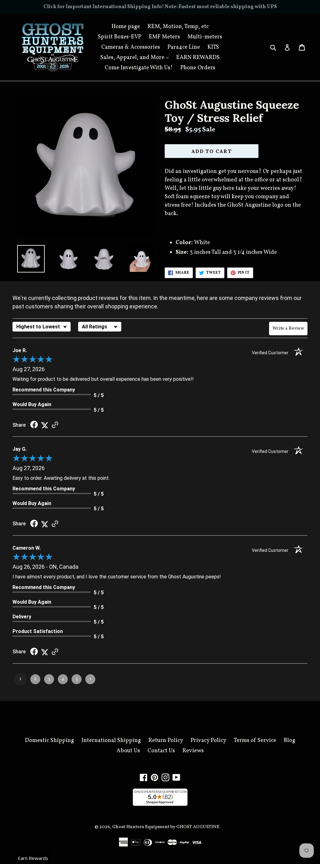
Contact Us (161, 751)
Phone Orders (197, 68)
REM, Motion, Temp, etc (178, 27)
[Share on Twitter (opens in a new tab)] (44, 425)
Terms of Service (255, 740)
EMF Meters (164, 37)
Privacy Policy (208, 740)
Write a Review (288, 328)
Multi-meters (205, 37)
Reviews (193, 751)
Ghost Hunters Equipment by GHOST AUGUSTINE (165, 827)
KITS (213, 47)
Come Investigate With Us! (139, 68)
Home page (126, 27)
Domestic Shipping (49, 740)
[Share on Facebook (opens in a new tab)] (34, 425)
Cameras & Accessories (130, 47)
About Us (128, 751)
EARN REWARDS (198, 57)
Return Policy (165, 740)
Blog (289, 740)
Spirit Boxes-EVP (119, 37)
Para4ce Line (184, 47)
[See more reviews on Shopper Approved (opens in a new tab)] (55, 425)
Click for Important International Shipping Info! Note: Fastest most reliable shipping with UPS (160, 6)
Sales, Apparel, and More (136, 57)
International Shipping (111, 740)
